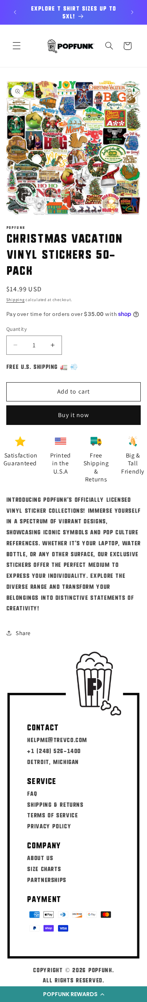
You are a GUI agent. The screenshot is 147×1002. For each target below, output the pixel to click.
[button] (73, 994)
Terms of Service (52, 815)
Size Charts (44, 868)
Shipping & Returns (55, 804)
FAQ (32, 793)
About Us (40, 857)
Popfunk (100, 969)
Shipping (15, 299)
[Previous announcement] (15, 12)
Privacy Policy (49, 826)
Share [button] (23, 633)
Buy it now (73, 415)
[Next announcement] (132, 12)
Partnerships (46, 879)
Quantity (16, 328)
